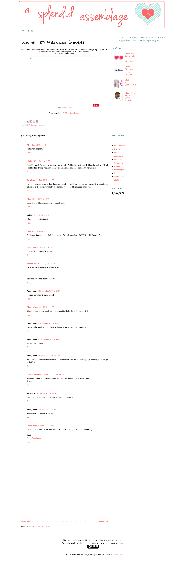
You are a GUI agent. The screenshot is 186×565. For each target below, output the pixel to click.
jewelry (41, 125)
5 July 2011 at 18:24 (42, 215)
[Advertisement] (65, 500)
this (35, 50)
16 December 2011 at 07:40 (54, 374)
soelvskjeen (31, 247)
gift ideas (117, 180)
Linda (29, 161)
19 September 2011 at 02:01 (49, 291)
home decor (118, 176)
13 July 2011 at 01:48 (48, 263)
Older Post (103, 521)
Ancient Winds (33, 263)
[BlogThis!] (31, 121)
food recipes (119, 170)
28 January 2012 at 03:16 (46, 393)
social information (34, 374)
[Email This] (28, 121)
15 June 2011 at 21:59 (41, 161)
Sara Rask (31, 180)
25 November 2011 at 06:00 (49, 339)
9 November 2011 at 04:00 (48, 323)
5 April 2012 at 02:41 (46, 426)
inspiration (118, 159)
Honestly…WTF (67, 107)
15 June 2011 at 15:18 (38, 145)
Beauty (117, 166)
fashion (117, 152)
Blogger (119, 554)
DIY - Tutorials (27, 30)
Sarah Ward (32, 426)
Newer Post (26, 521)
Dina (29, 199)
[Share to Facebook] (37, 121)
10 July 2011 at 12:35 (45, 247)
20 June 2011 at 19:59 (40, 199)
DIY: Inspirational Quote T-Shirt (130, 82)
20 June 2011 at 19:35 (45, 180)
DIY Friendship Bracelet (71, 113)
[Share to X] (34, 121)
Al (28, 145)
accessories (118, 156)
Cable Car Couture (34, 438)
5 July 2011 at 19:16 (40, 231)
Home (65, 521)
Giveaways (118, 163)
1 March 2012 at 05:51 (47, 410)
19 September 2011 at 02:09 (43, 307)
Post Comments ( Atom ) (41, 526)
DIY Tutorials (32, 125)
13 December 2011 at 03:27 (49, 355)
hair (115, 173)
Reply (29, 153)
